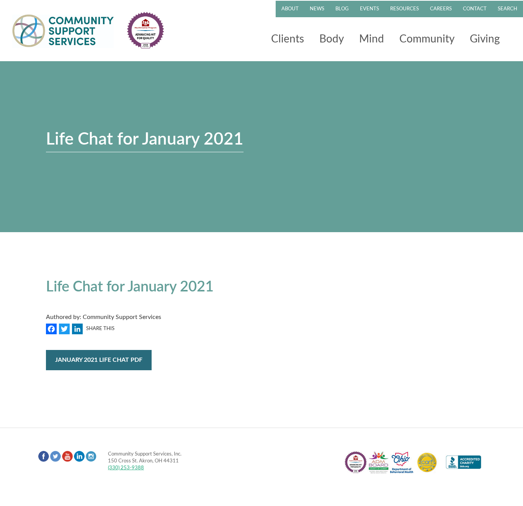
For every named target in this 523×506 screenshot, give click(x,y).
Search (507, 9)
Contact (475, 9)
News (317, 9)
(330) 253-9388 (126, 467)
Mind (371, 39)
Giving (485, 39)
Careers (441, 9)
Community (426, 39)
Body (331, 39)
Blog (342, 9)
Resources (404, 9)
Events (369, 9)
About (290, 9)
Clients (287, 39)
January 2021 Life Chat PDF (98, 360)
